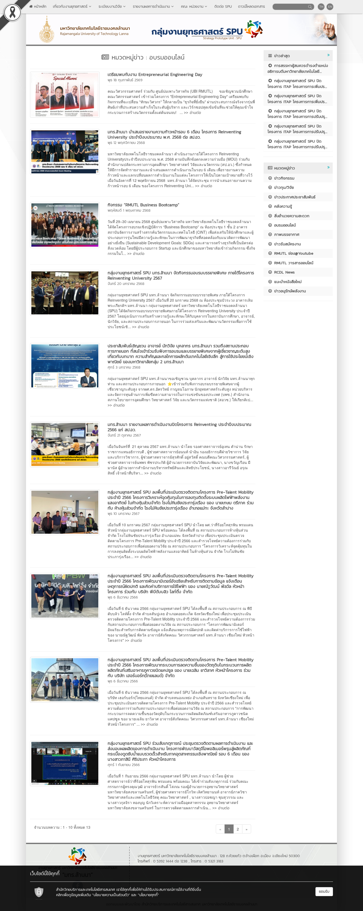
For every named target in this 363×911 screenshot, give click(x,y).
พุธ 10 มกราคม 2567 (124, 513)
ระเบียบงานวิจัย (110, 6)
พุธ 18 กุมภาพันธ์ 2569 (125, 80)
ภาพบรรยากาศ (286, 234)
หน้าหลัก (40, 6)
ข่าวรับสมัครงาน (287, 244)
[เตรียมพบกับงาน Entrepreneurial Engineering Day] (65, 94)
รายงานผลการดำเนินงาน (151, 6)
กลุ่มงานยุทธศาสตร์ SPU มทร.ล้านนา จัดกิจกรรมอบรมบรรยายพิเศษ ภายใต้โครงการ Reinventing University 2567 (181, 275)
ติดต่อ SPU (223, 6)
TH (321, 6)
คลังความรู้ (282, 206)
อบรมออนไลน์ (284, 225)
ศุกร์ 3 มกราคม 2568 (124, 367)
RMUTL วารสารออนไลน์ (293, 263)
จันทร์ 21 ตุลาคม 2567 (124, 435)
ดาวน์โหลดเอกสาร (251, 6)
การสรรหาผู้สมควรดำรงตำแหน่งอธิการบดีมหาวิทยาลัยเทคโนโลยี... (298, 68)
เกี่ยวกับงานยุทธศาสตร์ (70, 6)
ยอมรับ (324, 891)
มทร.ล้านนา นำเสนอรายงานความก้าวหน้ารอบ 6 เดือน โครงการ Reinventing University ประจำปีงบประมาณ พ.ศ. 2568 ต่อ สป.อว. (174, 134)
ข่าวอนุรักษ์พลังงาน (289, 291)
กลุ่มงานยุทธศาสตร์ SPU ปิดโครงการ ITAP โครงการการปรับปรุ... (297, 113)
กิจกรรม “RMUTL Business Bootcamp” (143, 205)
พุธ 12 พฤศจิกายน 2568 (126, 143)
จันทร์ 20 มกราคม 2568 (126, 283)
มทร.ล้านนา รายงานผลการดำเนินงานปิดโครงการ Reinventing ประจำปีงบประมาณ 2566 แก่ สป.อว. (179, 427)
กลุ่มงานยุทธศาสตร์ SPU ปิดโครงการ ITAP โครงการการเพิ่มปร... (297, 83)
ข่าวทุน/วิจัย (283, 187)
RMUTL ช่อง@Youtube (293, 253)
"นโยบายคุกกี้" (148, 895)
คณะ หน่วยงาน (192, 6)
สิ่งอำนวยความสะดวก (291, 216)
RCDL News (284, 272)
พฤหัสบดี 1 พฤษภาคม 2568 (129, 210)
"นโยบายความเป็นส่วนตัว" (111, 895)
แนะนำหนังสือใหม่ (287, 282)
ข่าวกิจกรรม (283, 178)
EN (330, 6)
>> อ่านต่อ (192, 112)
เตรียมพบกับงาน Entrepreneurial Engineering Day (155, 74)
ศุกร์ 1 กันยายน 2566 (124, 765)
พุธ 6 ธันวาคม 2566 (123, 597)
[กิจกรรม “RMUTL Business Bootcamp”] (65, 224)
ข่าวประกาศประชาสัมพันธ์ (294, 197)
